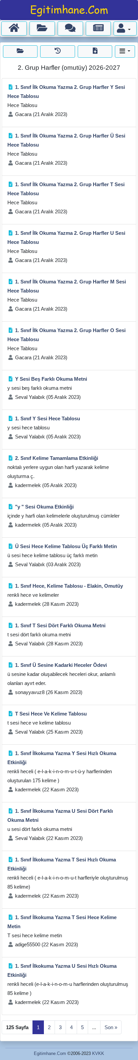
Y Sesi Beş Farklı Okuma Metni (51, 379)
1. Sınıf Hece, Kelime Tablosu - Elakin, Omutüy (69, 586)
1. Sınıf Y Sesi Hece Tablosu (47, 418)
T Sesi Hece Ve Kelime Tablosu (51, 714)
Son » (111, 1027)
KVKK (98, 1053)
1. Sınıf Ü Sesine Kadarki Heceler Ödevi (61, 665)
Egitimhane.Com (50, 1053)
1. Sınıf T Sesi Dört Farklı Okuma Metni (60, 625)
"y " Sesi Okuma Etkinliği (44, 507)
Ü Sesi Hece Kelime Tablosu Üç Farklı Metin (66, 546)
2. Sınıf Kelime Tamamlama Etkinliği (56, 458)
